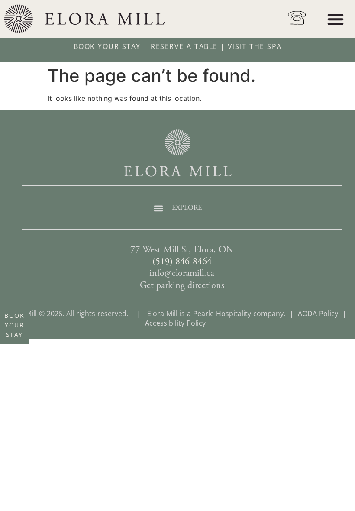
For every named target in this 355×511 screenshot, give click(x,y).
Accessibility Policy (175, 323)
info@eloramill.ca (181, 273)
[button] (336, 19)
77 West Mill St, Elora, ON (181, 250)
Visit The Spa (255, 46)
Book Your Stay (107, 46)
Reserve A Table (184, 46)
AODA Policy (318, 313)
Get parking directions (182, 286)
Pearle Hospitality (222, 313)
